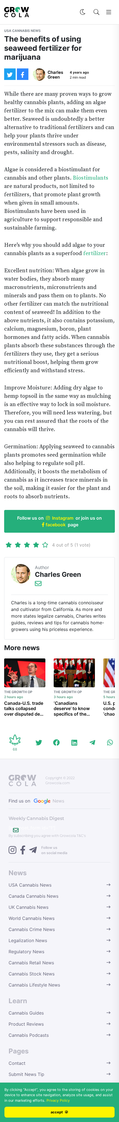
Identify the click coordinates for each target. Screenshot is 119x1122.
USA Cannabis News (22, 31)
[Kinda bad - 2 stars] (17, 544)
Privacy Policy (58, 1100)
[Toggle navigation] (109, 12)
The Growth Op (18, 692)
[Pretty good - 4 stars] (36, 544)
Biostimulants (90, 178)
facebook (55, 524)
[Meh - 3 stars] (27, 544)
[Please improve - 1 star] (8, 544)
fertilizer (94, 253)
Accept (57, 1112)
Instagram (62, 518)
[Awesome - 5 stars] (45, 544)
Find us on (36, 801)
